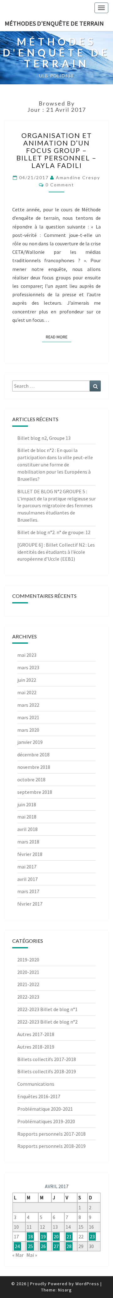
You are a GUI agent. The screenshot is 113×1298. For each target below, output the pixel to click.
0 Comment (60, 184)
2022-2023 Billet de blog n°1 (47, 1009)
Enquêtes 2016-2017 (38, 1096)
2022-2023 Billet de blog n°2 (47, 1022)
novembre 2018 (33, 767)
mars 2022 (28, 705)
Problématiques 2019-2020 (46, 1121)
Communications (35, 1084)
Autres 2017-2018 (35, 1034)
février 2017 (29, 904)
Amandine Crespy (78, 177)
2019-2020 (28, 959)
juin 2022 (26, 680)
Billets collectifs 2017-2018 (46, 1059)
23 (92, 1236)
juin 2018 (26, 804)
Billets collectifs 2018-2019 (46, 1071)
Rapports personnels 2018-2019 (51, 1146)
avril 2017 (27, 879)
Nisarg (65, 1290)
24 (17, 1246)
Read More (58, 337)
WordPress (87, 1283)
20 (56, 1236)
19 (43, 1236)
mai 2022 (26, 692)
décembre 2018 (33, 754)
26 (43, 1246)
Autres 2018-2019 (35, 1047)
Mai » (31, 1255)
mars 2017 (28, 891)
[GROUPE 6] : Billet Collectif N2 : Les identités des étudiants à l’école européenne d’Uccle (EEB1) (56, 552)
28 (69, 1246)
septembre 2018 (34, 792)
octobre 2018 (31, 779)
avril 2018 (27, 829)
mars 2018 (28, 841)
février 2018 (29, 854)
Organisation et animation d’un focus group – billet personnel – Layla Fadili (56, 150)
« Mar (18, 1255)
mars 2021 (28, 717)
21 (69, 1236)
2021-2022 (28, 984)
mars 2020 (28, 730)
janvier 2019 (30, 742)
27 (56, 1246)
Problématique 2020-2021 (45, 1109)
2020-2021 (28, 972)
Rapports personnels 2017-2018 (51, 1134)
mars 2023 (28, 667)
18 (30, 1236)
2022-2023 (28, 997)
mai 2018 (26, 817)
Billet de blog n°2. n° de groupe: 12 (53, 532)
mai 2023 (26, 655)
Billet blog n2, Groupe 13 (44, 438)
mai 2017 (26, 866)
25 (30, 1246)
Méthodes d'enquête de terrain (54, 23)
